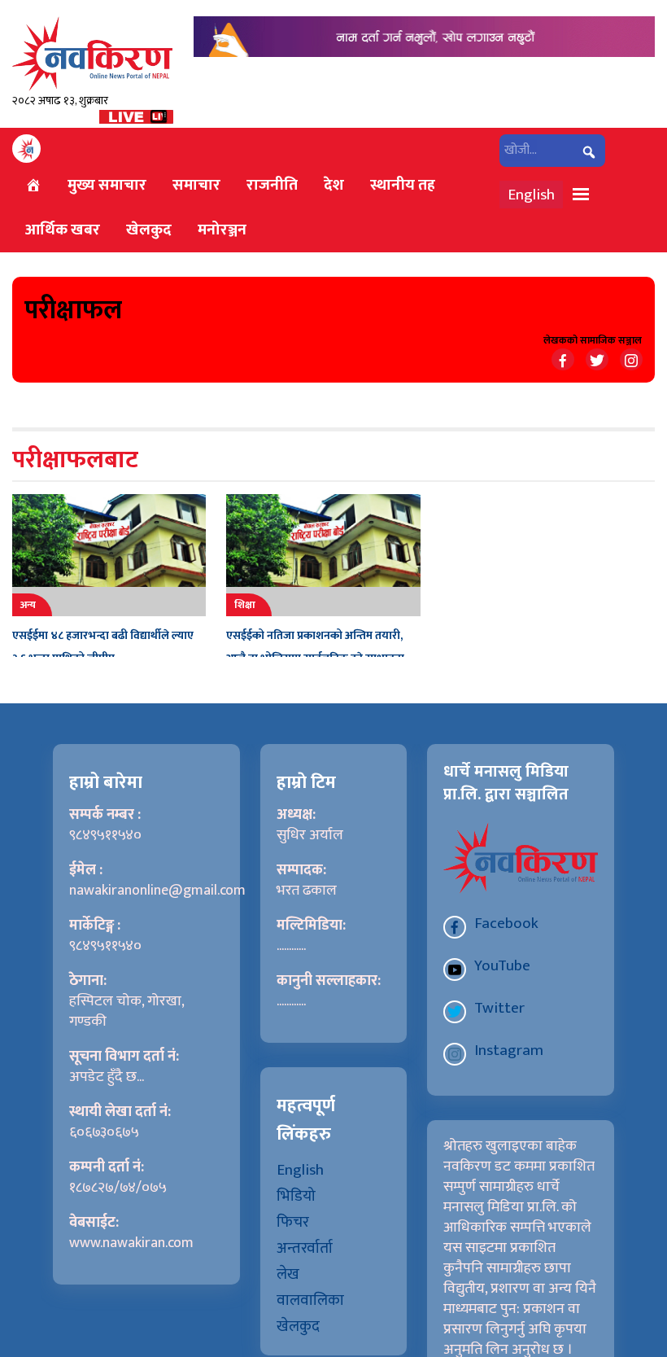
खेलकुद (149, 230)
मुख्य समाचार (107, 185)
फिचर (293, 1222)
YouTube (502, 965)
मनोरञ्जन (222, 230)
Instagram (508, 1050)
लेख (288, 1274)
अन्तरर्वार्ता (305, 1248)
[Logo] (92, 53)
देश (334, 185)
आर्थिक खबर (62, 230)
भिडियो (296, 1196)
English (531, 195)
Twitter (499, 1008)
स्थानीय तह (402, 185)
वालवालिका (310, 1300)
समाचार (196, 185)
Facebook (506, 923)
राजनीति (272, 185)
